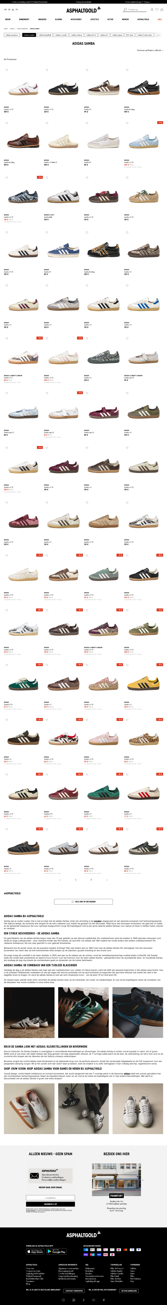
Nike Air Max (115, 1278)
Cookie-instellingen (66, 1273)
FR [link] (17, 10)
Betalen (88, 1273)
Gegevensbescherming (68, 1276)
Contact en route (33, 1270)
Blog (28, 1283)
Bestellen (89, 1270)
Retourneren (90, 1278)
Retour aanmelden (129, 1291)
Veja (132, 1281)
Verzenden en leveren (94, 1276)
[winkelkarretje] (162, 9)
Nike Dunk (114, 1276)
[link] (83, 9)
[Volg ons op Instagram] (63, 1300)
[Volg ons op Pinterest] (104, 1300)
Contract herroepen (74, 1291)
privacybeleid (30, 1210)
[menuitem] (17, 50)
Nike (132, 1276)
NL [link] (13, 10)
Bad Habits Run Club (34, 1278)
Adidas (133, 1268)
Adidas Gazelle (116, 1273)
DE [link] (9, 10)
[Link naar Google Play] (56, 1251)
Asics (132, 1270)
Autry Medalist (116, 1281)
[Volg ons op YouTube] (93, 1300)
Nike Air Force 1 (116, 1268)
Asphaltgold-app (92, 1281)
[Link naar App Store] (35, 1251)
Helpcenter (90, 1268)
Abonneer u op (50, 1204)
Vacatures (30, 1281)
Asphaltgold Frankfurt (35, 1273)
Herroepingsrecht (65, 1270)
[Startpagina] (83, 1234)
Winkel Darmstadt (33, 1276)
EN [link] (5, 10)
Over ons (30, 1268)
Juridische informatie (67, 1278)
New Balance (135, 1278)
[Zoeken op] (125, 9)
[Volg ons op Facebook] (83, 1300)
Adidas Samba (116, 1270)
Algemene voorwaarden (68, 1268)
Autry (132, 1273)
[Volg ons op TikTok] (73, 1300)
